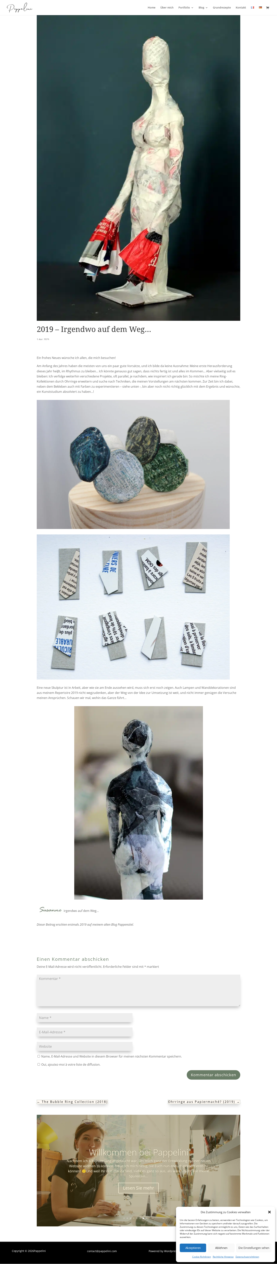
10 (153, 1218)
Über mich (167, 7)
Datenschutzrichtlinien (247, 1256)
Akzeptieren (193, 1248)
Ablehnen (221, 1248)
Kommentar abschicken (213, 1074)
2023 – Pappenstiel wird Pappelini (138, 1154)
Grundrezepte (222, 7)
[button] (269, 1212)
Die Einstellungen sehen (253, 1248)
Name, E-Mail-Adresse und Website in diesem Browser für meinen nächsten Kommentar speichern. (111, 1056)
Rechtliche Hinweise (223, 1256)
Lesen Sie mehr (138, 1185)
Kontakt (241, 7)
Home (151, 7)
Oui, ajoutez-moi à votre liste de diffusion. (70, 1064)
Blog (201, 7)
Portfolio (184, 7)
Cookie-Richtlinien (201, 1256)
